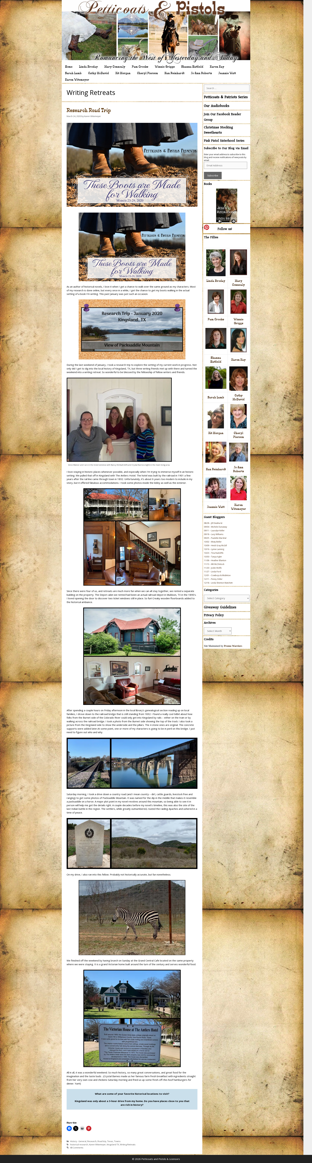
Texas (110, 1141)
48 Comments (76, 1147)
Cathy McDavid (98, 73)
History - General (78, 1141)
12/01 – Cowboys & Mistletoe (217, 575)
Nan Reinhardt (174, 73)
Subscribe (212, 175)
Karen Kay (217, 66)
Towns (117, 1141)
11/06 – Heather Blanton (215, 560)
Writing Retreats (128, 1144)
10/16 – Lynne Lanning (214, 549)
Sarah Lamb (73, 73)
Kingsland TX (113, 1144)
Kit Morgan (122, 73)
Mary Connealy (114, 66)
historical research (79, 1144)
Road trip (102, 1141)
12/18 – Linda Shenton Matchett (218, 582)
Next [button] (233, 221)
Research (92, 1141)
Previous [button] (220, 221)
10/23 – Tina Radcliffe (213, 553)
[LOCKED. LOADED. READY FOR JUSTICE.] (226, 204)
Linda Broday (88, 66)
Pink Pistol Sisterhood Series (224, 141)
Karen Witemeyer (77, 79)
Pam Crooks (140, 66)
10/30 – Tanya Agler (213, 556)
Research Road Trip (89, 110)
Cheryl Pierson (147, 73)
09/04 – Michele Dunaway (215, 526)
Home (68, 66)
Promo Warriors (233, 646)
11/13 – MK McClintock (214, 564)
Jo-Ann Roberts (201, 73)
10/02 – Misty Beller (213, 541)
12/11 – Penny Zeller (213, 579)
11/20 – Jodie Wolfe (213, 567)
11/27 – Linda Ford (212, 571)
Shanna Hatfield (192, 66)
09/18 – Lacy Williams (213, 534)
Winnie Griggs (165, 66)
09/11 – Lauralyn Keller (214, 530)
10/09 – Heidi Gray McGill (215, 545)
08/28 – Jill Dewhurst (213, 523)
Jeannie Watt (227, 73)
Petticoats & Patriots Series (226, 97)
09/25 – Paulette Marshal (215, 538)
